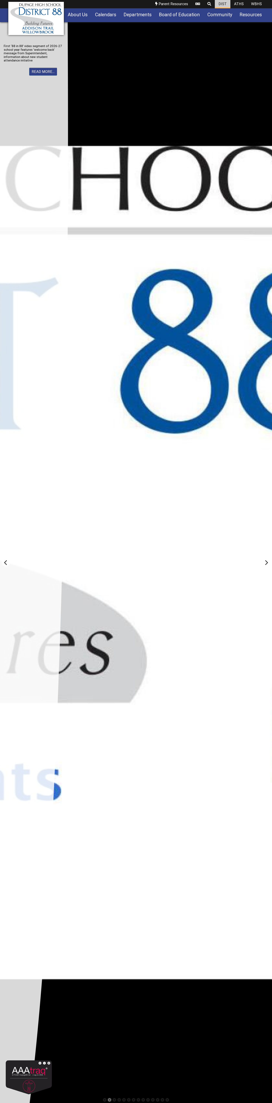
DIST (223, 4)
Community (219, 14)
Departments (138, 14)
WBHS (256, 4)
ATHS (239, 4)
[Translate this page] (198, 4)
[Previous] (6, 563)
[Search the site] (209, 4)
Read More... (43, 64)
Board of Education (179, 14)
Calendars (105, 14)
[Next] (266, 563)
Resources (251, 14)
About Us (78, 14)
